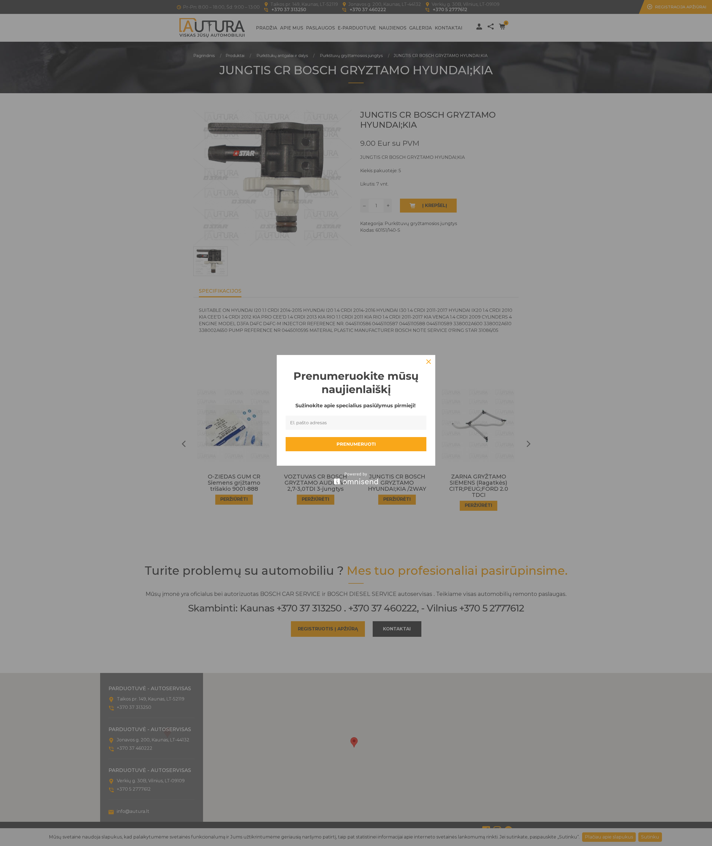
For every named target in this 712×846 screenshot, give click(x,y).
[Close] (428, 361)
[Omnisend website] (356, 478)
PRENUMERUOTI (356, 444)
